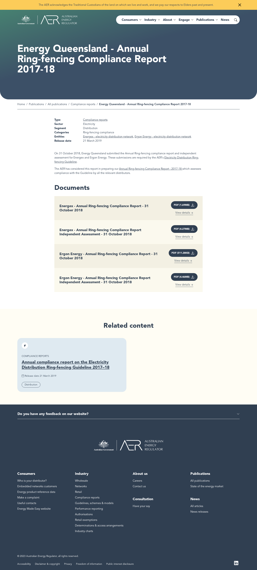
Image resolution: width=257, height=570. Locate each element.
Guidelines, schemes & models (94, 503)
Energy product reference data (36, 492)
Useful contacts (26, 503)
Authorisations (84, 514)
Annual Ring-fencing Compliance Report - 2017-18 (150, 169)
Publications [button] (205, 20)
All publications (57, 104)
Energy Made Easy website (34, 509)
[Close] (239, 5)
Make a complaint (28, 497)
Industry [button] (150, 20)
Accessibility (24, 563)
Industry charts (84, 531)
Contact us (139, 486)
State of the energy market (206, 486)
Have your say (141, 506)
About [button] (167, 20)
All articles (196, 506)
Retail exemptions (86, 520)
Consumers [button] (130, 20)
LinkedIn (236, 563)
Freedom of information (89, 563)
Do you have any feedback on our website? (52, 414)
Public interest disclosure (120, 563)
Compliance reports (83, 104)
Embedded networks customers (37, 486)
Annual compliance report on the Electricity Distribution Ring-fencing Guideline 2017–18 (65, 364)
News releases (199, 511)
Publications (36, 104)
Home (21, 104)
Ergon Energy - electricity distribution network (163, 136)
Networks (81, 486)
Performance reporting (89, 509)
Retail (78, 492)
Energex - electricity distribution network (108, 136)
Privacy (68, 563)
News (225, 20)
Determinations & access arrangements (99, 525)
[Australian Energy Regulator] (47, 19)
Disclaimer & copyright (47, 563)
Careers (137, 481)
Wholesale (81, 481)
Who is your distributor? (32, 481)
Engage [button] (184, 20)
